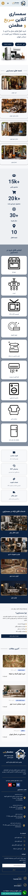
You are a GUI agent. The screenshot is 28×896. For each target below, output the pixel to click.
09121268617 (17, 886)
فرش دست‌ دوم (14, 576)
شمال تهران (14, 162)
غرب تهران (14, 93)
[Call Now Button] (24, 893)
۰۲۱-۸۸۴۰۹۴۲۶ (19, 818)
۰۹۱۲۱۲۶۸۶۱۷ (18, 827)
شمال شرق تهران (14, 139)
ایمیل (24, 862)
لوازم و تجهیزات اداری (14, 554)
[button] (8, 3)
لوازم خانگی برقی (14, 533)
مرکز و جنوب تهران (14, 116)
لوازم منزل (14, 598)
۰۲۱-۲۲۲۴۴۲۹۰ (19, 800)
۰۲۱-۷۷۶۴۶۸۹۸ (19, 809)
